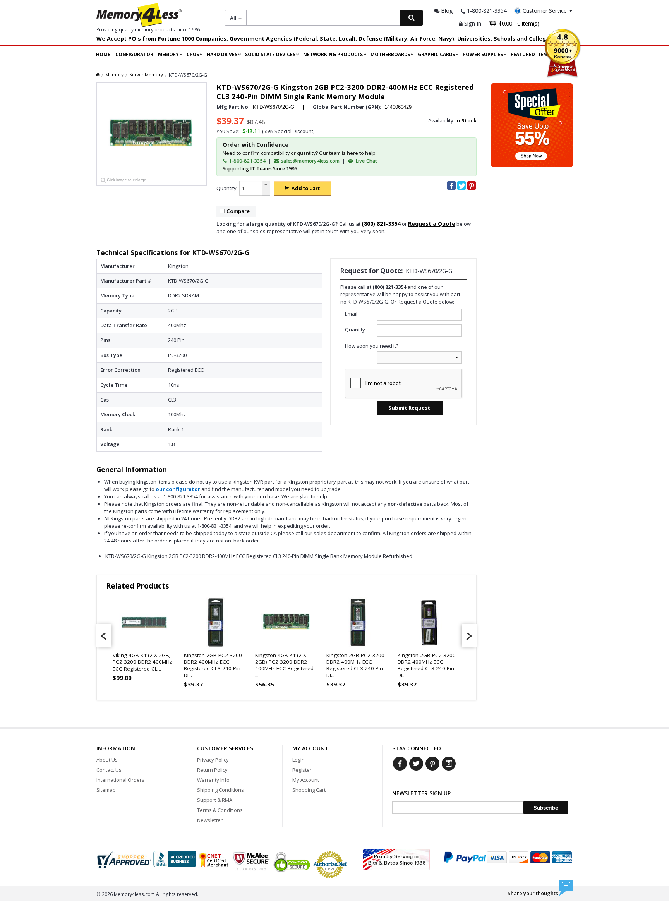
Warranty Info (213, 779)
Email (351, 313)
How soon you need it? (371, 345)
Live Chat (365, 161)
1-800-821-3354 (247, 161)
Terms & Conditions (220, 810)
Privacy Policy (213, 759)
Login (298, 759)
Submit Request (409, 407)
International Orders (120, 779)
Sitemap (106, 789)
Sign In (472, 23)
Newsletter (210, 820)
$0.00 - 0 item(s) (519, 23)
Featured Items (530, 54)
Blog (446, 10)
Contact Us (109, 769)
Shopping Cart (309, 789)
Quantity (226, 188)
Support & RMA (214, 799)
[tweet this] (461, 185)
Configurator (134, 54)
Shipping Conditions (220, 789)
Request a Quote (431, 223)
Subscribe (545, 808)
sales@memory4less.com (310, 161)
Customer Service (545, 10)
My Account (305, 779)
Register (302, 769)
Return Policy (212, 769)
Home (103, 54)
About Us (107, 759)
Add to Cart (306, 188)
